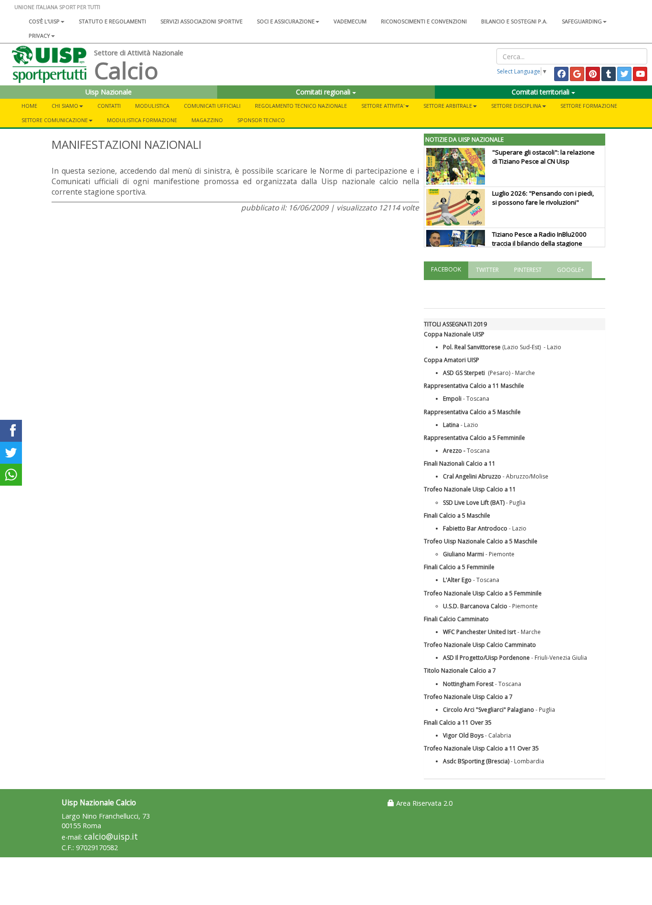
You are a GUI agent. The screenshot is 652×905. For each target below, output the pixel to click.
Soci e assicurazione (286, 21)
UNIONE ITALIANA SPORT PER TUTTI (57, 6)
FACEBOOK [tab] (446, 269)
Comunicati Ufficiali (212, 105)
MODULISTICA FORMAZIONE (142, 120)
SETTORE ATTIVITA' (382, 105)
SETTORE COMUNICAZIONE (54, 120)
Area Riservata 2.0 (423, 803)
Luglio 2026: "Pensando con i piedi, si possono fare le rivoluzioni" (543, 198)
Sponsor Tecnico (261, 120)
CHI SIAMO (65, 105)
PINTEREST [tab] (528, 270)
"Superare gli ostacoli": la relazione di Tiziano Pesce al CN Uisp (543, 157)
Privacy (39, 35)
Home (29, 105)
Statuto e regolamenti (112, 21)
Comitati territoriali (541, 91)
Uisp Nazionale (108, 91)
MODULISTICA (152, 105)
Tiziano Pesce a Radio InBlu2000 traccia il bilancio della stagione (539, 239)
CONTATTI (109, 105)
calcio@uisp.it (111, 836)
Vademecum (350, 21)
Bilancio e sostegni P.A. (514, 21)
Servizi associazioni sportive (201, 21)
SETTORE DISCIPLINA (516, 105)
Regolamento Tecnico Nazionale (301, 105)
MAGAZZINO (207, 120)
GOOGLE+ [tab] (570, 270)
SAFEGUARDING (582, 21)
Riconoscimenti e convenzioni (424, 21)
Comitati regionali (324, 91)
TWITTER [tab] (487, 270)
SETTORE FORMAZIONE (588, 105)
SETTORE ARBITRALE (447, 105)
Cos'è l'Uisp (44, 21)
